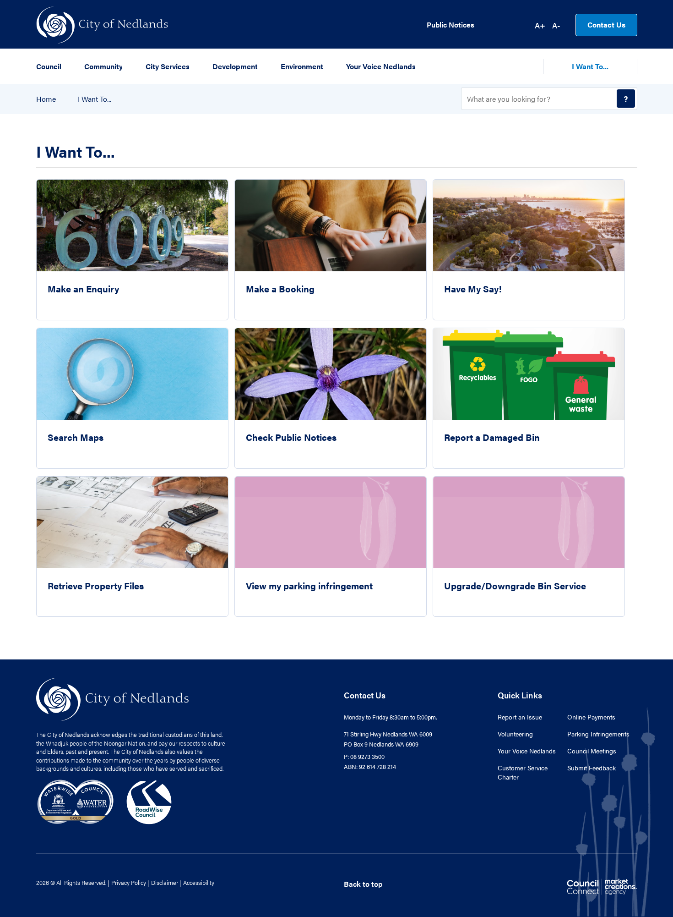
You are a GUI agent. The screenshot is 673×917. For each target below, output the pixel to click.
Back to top (363, 884)
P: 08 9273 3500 (364, 756)
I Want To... (94, 99)
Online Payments (591, 716)
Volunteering (515, 733)
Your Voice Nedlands (527, 750)
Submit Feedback (591, 767)
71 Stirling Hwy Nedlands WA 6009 (388, 734)
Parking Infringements (598, 733)
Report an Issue (520, 716)
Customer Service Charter (523, 772)
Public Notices (450, 25)
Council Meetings (591, 750)
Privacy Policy (128, 882)
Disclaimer (164, 882)
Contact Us (606, 24)
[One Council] (104, 801)
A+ (540, 25)
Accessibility (198, 882)
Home (46, 99)
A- (556, 25)
